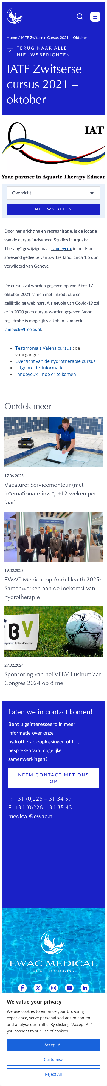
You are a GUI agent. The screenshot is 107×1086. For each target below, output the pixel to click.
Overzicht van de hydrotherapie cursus (55, 361)
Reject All (53, 1074)
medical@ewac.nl (31, 817)
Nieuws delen (53, 209)
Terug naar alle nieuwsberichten (44, 51)
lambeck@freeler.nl (22, 329)
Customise (53, 1059)
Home (12, 38)
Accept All (53, 1044)
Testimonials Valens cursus (43, 348)
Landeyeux (61, 249)
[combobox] (53, 193)
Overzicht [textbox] (21, 193)
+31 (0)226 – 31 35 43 (43, 808)
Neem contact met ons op (53, 778)
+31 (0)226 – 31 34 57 (43, 799)
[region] (53, 1039)
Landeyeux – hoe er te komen (45, 374)
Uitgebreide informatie (39, 368)
